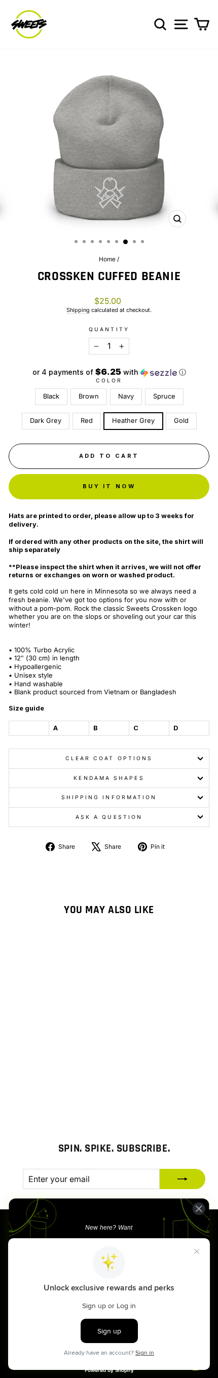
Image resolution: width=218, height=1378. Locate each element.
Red (87, 420)
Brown (89, 396)
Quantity (109, 329)
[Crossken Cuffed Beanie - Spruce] (52, 1079)
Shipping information (109, 797)
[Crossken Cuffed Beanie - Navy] (41, 1079)
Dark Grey (45, 420)
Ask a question (109, 817)
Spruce (164, 396)
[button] (109, 372)
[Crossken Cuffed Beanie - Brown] (29, 1079)
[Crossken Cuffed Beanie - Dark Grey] (64, 1079)
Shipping (78, 309)
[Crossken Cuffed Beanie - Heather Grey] (41, 1088)
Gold (181, 420)
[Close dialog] (198, 1208)
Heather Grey (133, 420)
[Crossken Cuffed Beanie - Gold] (52, 1088)
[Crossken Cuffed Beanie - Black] (17, 1079)
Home (107, 259)
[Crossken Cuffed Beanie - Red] (76, 1079)
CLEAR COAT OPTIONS (109, 758)
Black (51, 396)
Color (109, 380)
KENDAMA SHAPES (109, 778)
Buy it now (109, 486)
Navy (126, 396)
